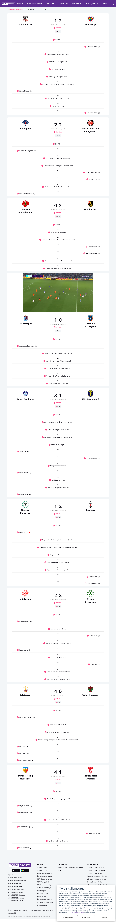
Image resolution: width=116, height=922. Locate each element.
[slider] (58, 306)
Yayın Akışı (17, 910)
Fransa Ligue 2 (42, 905)
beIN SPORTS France (15, 883)
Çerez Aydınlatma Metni (77, 912)
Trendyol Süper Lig (43, 867)
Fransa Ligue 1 (42, 891)
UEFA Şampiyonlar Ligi (44, 879)
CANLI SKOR (76, 4)
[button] (8, 4)
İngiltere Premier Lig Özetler (97, 876)
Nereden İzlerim (13, 913)
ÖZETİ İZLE (59, 28)
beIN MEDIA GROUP (15, 878)
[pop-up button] (86, 309)
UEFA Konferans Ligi (44, 885)
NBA (59, 870)
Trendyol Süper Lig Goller (96, 867)
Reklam (25, 910)
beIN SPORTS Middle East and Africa (20, 901)
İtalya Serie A (41, 896)
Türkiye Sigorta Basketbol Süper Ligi (70, 867)
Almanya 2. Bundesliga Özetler (97, 885)
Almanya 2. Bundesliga (45, 902)
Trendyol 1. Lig (42, 870)
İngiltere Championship (45, 899)
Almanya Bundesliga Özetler (97, 879)
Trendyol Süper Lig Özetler (96, 870)
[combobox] (16, 10)
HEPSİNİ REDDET (86, 917)
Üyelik (10, 910)
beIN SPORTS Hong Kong (16, 889)
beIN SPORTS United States (17, 881)
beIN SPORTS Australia (15, 886)
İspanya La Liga (42, 894)
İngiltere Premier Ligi (44, 876)
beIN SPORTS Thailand (15, 892)
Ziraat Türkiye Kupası (44, 873)
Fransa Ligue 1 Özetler (95, 882)
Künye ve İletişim (49, 910)
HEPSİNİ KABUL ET (68, 917)
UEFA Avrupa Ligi (43, 882)
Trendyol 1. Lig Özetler (95, 873)
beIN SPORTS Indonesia (16, 898)
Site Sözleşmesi (36, 910)
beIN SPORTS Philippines (16, 895)
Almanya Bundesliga (44, 888)
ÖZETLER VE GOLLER (34, 4)
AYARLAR (104, 917)
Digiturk (10, 875)
